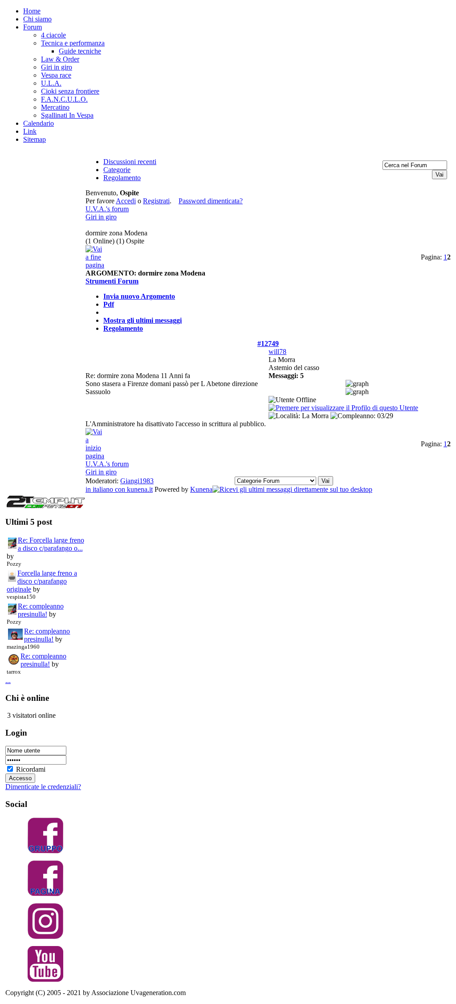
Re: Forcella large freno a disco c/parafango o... (51, 544)
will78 (277, 351)
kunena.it (140, 489)
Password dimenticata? (211, 201)
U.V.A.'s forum (107, 209)
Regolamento (123, 328)
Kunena (201, 489)
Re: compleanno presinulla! (41, 610)
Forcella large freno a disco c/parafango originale (42, 581)
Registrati (156, 201)
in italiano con (106, 489)
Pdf (108, 304)
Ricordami (30, 769)
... (8, 680)
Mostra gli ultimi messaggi (142, 320)
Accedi (126, 201)
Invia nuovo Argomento (139, 296)
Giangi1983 (137, 481)
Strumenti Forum (112, 281)
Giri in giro (101, 217)
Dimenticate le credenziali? (43, 786)
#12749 (268, 343)
